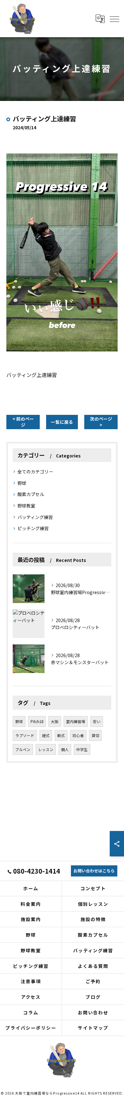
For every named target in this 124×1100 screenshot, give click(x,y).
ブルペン (23, 749)
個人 (65, 749)
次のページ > (101, 421)
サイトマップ (93, 1028)
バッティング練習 (35, 517)
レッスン (45, 749)
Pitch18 (37, 721)
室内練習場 (75, 721)
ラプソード (24, 735)
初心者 (78, 735)
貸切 (95, 735)
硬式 (46, 735)
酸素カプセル (30, 494)
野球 (21, 483)
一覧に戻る (62, 422)
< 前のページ (23, 421)
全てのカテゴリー (35, 471)
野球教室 (26, 505)
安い (96, 721)
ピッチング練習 (33, 528)
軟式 (61, 735)
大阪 (55, 721)
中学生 (82, 749)
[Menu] (114, 18)
